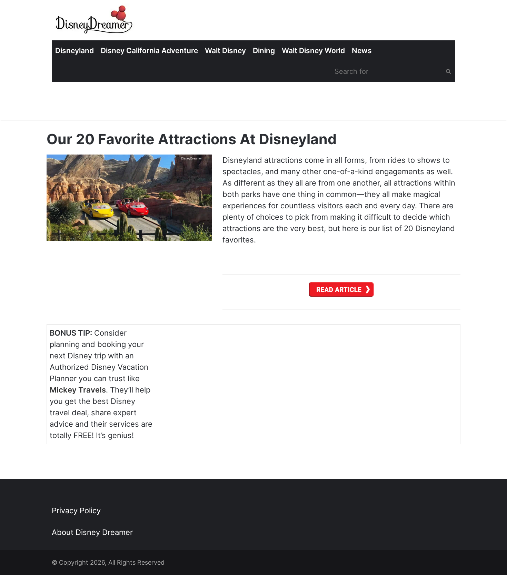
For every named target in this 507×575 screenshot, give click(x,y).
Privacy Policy (76, 510)
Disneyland (74, 50)
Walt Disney (225, 50)
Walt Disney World (313, 50)
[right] (341, 291)
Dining (264, 50)
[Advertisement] (405, 378)
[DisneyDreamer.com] (95, 21)
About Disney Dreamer (92, 532)
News (362, 50)
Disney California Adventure (149, 50)
